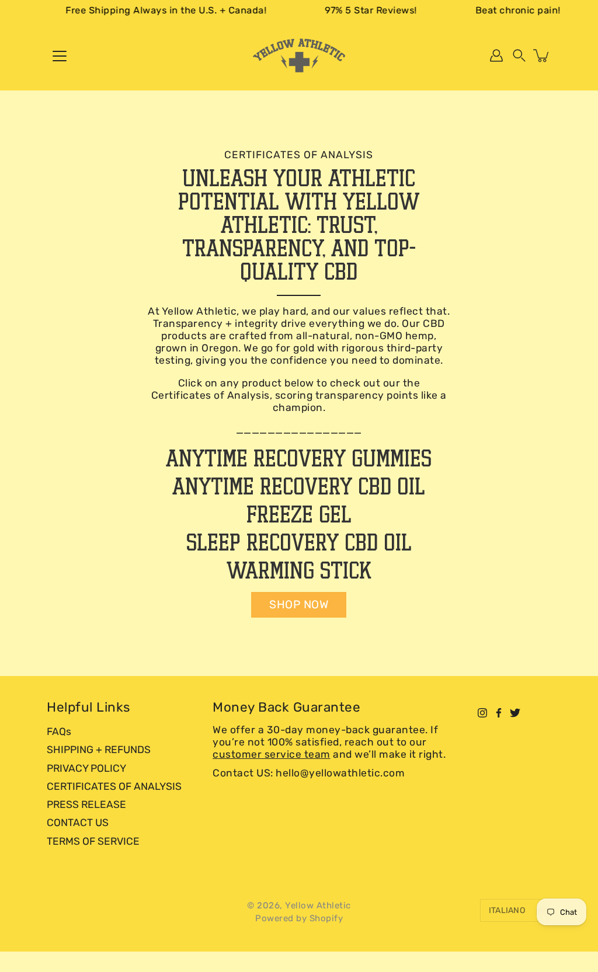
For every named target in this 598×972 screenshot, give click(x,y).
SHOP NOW (298, 604)
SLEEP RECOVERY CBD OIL (299, 542)
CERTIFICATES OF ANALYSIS (114, 786)
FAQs (59, 731)
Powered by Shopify (299, 918)
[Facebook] (498, 712)
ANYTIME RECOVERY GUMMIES (299, 458)
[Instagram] (482, 712)
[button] (519, 55)
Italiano (507, 910)
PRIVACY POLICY (86, 768)
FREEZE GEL (299, 514)
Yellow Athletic (318, 905)
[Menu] (59, 56)
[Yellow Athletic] (299, 55)
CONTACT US (78, 822)
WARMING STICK (299, 570)
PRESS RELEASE (86, 804)
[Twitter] (515, 712)
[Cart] (542, 55)
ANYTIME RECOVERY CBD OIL (298, 486)
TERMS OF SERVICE (93, 841)
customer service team (272, 754)
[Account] (496, 55)
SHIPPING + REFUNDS (99, 749)
